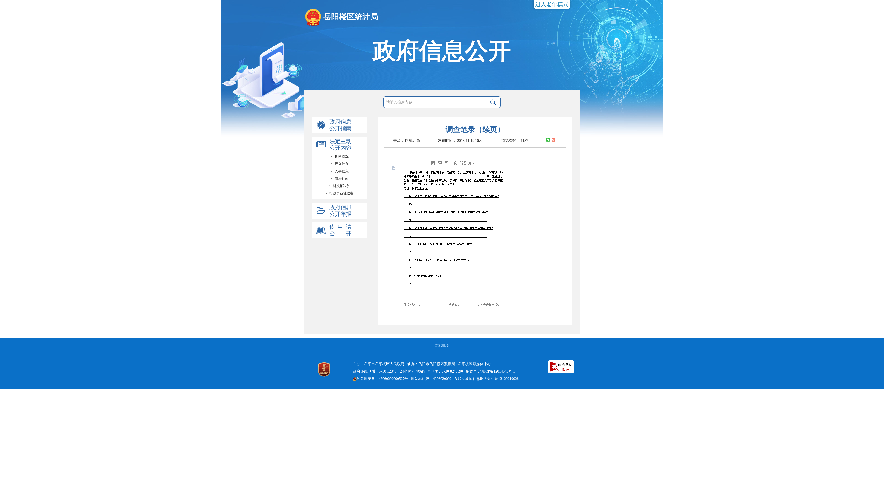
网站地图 (442, 345)
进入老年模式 (551, 4)
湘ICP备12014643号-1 (497, 371)
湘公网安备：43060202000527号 (382, 379)
